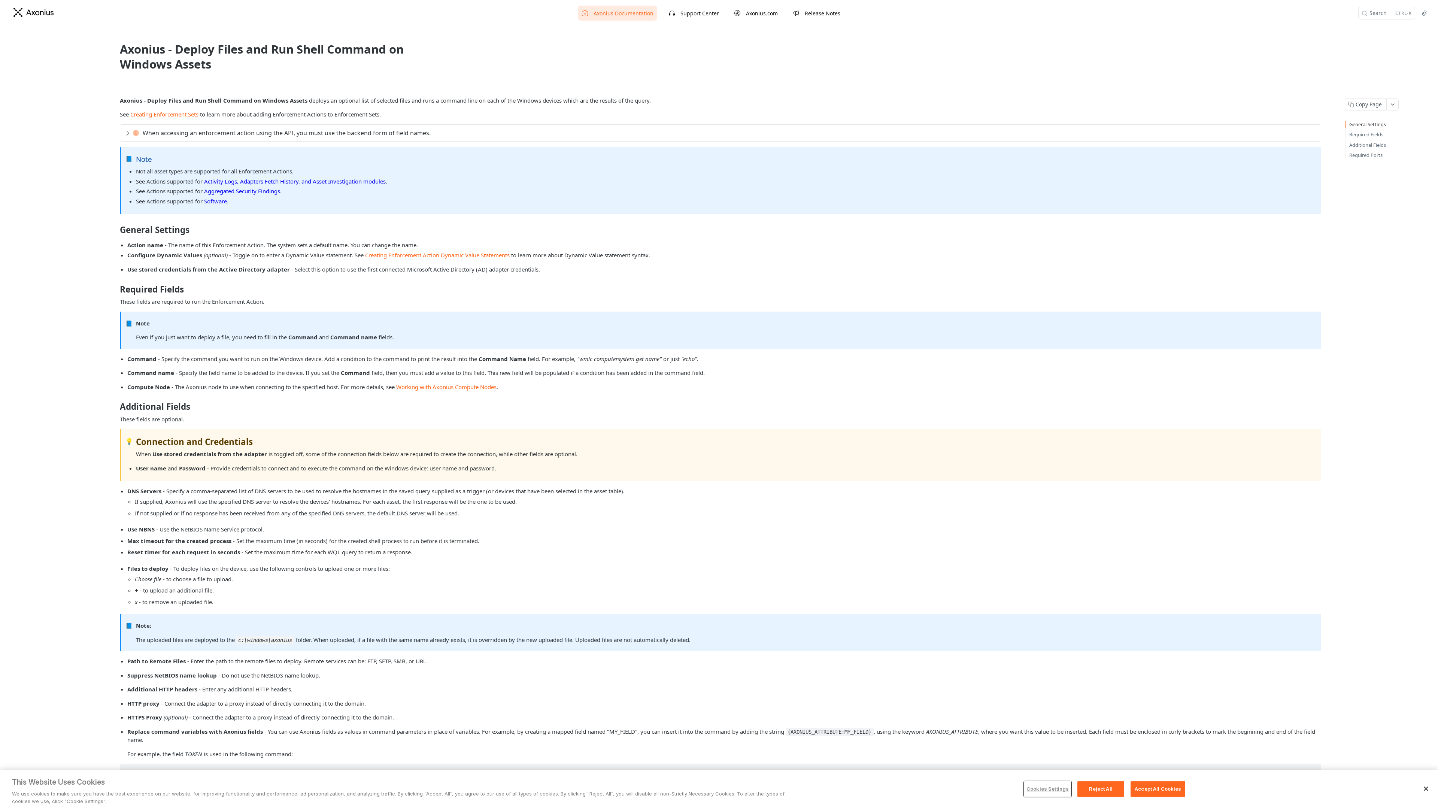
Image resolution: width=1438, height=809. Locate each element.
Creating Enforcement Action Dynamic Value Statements (437, 255)
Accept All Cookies (1158, 789)
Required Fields (1366, 134)
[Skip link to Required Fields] (115, 289)
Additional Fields (1367, 145)
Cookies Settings (1047, 789)
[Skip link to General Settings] (115, 230)
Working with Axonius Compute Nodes (446, 387)
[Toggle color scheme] (1425, 13)
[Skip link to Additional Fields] (115, 407)
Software (215, 201)
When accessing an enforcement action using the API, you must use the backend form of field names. (287, 133)
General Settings (1367, 124)
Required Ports (1366, 155)
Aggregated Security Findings (242, 191)
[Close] (1426, 789)
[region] (719, 789)
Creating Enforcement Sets (164, 114)
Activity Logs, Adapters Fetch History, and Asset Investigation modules (295, 181)
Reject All (1100, 789)
